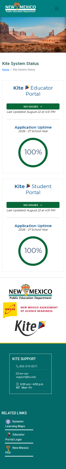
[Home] (20, 8)
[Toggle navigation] (57, 8)
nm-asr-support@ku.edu (26, 375)
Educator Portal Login (15, 437)
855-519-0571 (28, 366)
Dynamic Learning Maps (15, 424)
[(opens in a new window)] (30, 292)
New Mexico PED (17, 450)
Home (5, 69)
